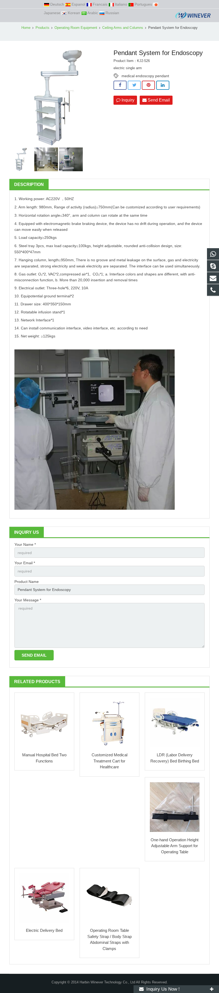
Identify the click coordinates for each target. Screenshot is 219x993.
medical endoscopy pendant (145, 76)
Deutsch (57, 4)
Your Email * (24, 563)
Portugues (143, 4)
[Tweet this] (134, 85)
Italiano (121, 4)
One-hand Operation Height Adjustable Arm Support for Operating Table (174, 846)
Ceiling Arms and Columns (122, 28)
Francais (100, 4)
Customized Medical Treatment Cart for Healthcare (109, 761)
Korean (74, 13)
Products (42, 28)
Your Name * (25, 544)
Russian (111, 13)
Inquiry (127, 100)
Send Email (158, 100)
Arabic (93, 13)
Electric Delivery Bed (44, 930)
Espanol (78, 4)
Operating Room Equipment (75, 28)
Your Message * (27, 600)
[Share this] (120, 85)
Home (25, 28)
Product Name (26, 581)
